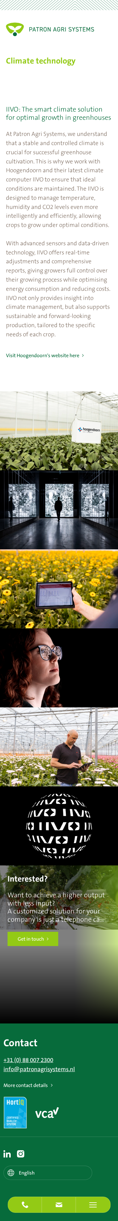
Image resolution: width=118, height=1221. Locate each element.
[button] (59, 1205)
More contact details (25, 1085)
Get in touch (31, 939)
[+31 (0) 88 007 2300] (25, 1204)
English (27, 1173)
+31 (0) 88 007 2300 (28, 1060)
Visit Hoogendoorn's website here (42, 355)
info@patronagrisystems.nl (39, 1069)
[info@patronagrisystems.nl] (59, 1204)
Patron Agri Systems (50, 29)
